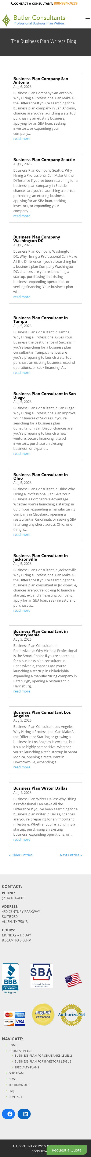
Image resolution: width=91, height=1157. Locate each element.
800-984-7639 (65, 3)
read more (21, 138)
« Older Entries (21, 855)
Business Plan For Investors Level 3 (43, 1061)
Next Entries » (71, 855)
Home (12, 1045)
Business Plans (20, 1051)
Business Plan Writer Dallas (40, 788)
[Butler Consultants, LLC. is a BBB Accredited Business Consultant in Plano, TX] (10, 978)
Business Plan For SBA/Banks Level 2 (43, 1055)
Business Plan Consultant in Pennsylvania (40, 633)
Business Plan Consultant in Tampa (40, 319)
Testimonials (18, 1085)
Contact (15, 1097)
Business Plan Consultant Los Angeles (42, 714)
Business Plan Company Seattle (44, 159)
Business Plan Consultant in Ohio (40, 476)
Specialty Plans (26, 1067)
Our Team (16, 1073)
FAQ (11, 1091)
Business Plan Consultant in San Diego (44, 395)
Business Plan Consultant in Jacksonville (40, 557)
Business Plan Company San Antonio (40, 80)
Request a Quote (66, 1150)
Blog (12, 1079)
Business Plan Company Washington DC (36, 238)
